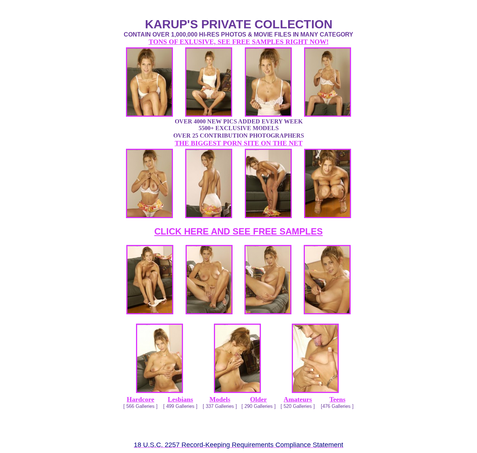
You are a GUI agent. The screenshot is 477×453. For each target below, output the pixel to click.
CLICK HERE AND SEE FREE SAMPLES (238, 231)
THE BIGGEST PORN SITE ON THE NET (239, 143)
